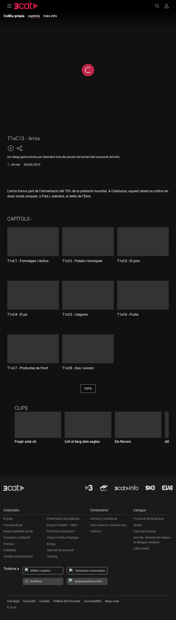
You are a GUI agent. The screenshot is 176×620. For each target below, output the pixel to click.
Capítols (18, 219)
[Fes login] (166, 6)
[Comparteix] (19, 148)
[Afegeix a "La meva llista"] (10, 148)
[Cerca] (159, 6)
